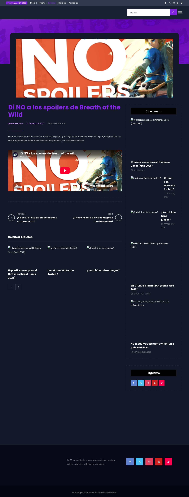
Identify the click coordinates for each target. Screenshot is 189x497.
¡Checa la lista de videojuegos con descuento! (37, 217)
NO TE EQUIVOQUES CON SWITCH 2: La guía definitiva (152, 345)
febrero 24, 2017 (36, 123)
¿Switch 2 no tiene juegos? (103, 270)
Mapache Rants (15, 123)
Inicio (32, 3)
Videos (61, 123)
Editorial (52, 3)
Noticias (62, 3)
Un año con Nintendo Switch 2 (169, 184)
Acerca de (73, 3)
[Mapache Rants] (24, 12)
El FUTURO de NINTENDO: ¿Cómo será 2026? (152, 287)
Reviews (41, 3)
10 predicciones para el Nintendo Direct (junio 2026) (22, 274)
